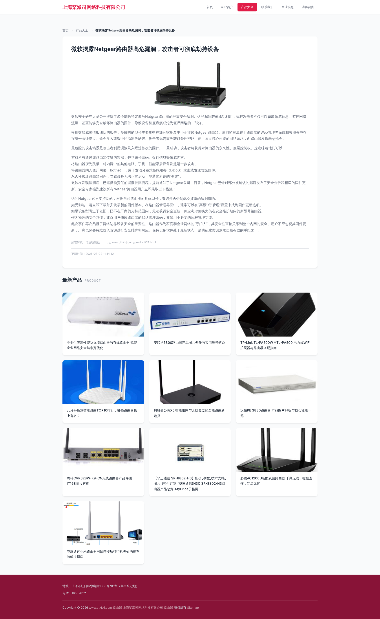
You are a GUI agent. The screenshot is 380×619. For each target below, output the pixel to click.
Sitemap (193, 607)
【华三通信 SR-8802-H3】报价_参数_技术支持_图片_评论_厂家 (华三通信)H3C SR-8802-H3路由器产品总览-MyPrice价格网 (190, 483)
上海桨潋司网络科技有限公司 (93, 7)
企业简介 (227, 7)
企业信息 (287, 7)
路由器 (117, 607)
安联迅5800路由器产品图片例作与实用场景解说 (189, 342)
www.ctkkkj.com (100, 607)
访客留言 (308, 7)
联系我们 (267, 7)
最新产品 (72, 280)
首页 (210, 7)
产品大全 (247, 7)
